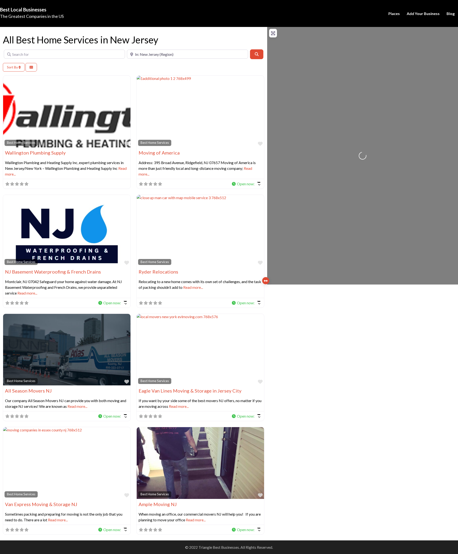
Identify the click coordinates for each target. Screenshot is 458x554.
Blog (451, 13)
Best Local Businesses (23, 9)
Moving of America (159, 152)
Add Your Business (423, 13)
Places (394, 13)
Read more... (27, 293)
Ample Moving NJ (158, 504)
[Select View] (31, 67)
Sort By (13, 67)
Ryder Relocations (158, 271)
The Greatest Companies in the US (32, 16)
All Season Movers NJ (28, 390)
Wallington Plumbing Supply (35, 152)
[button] (245, 184)
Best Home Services (21, 143)
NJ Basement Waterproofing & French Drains (53, 271)
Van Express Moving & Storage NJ (41, 504)
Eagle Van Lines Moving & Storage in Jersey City (190, 390)
